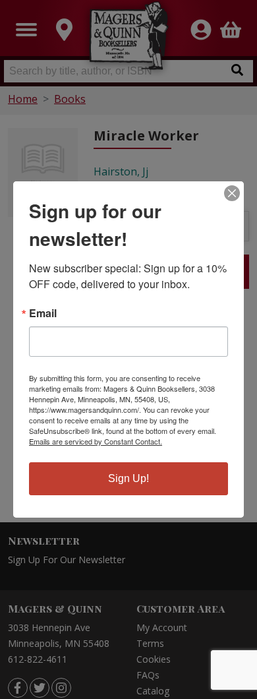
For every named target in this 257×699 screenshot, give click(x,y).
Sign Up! (128, 478)
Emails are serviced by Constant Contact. (95, 441)
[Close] (232, 193)
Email (43, 313)
